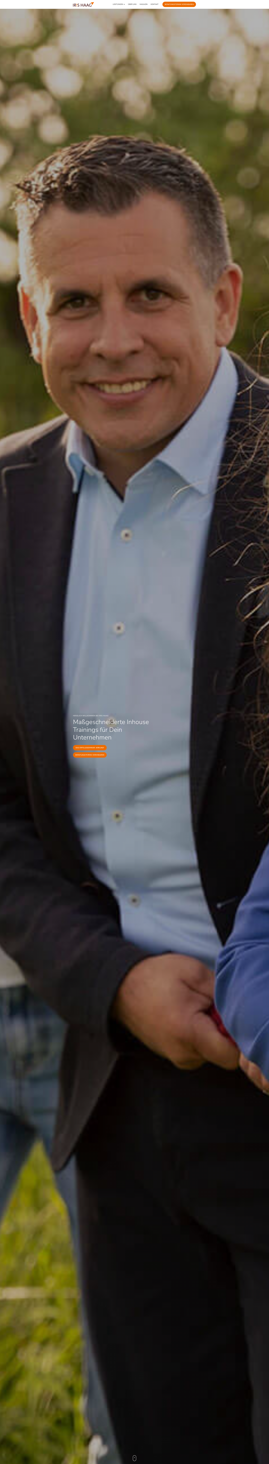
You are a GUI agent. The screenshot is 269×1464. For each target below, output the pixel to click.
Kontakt (154, 4)
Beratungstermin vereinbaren (179, 4)
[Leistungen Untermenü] (124, 4)
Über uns (132, 4)
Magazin (144, 4)
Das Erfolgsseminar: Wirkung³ (90, 748)
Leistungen (118, 4)
